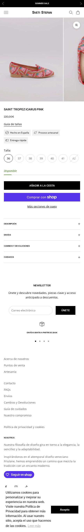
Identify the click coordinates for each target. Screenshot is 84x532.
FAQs (7, 389)
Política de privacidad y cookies (24, 427)
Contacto (9, 383)
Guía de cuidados (15, 409)
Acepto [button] (65, 509)
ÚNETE (65, 310)
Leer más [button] (34, 526)
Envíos (8, 396)
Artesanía (10, 372)
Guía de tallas (13, 124)
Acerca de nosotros (16, 359)
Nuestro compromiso (17, 415)
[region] (42, 328)
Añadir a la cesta (42, 185)
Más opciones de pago (42, 206)
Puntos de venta (14, 365)
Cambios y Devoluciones (20, 402)
